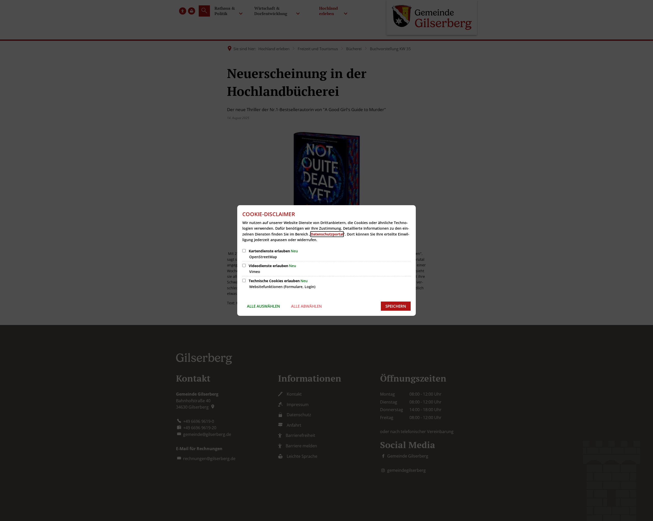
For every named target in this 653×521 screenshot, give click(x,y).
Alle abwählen (306, 306)
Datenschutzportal (327, 234)
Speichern (395, 306)
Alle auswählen (263, 306)
